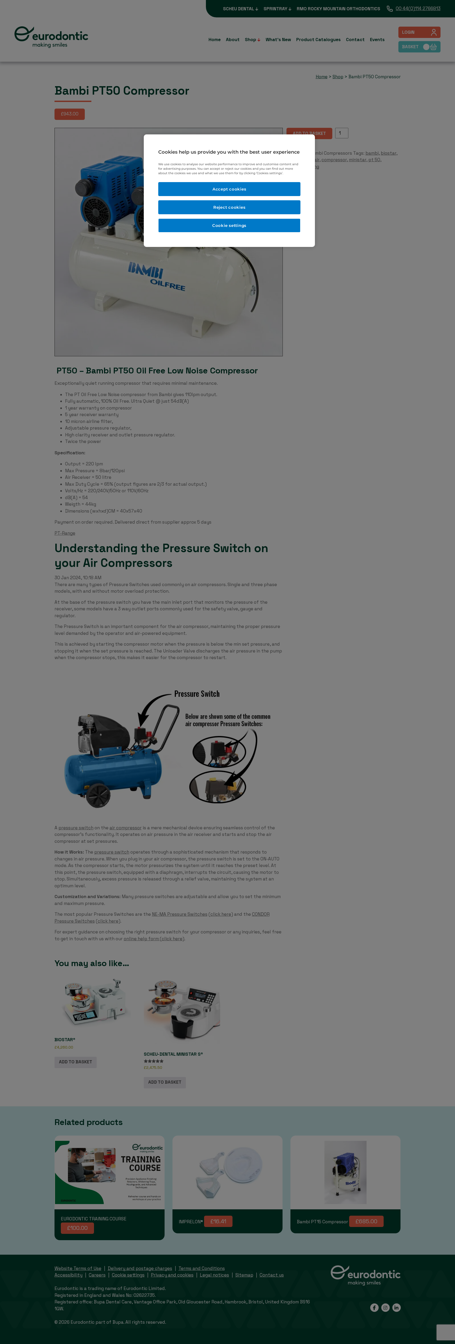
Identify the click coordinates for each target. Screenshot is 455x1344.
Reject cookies (229, 207)
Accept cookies (229, 189)
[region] (229, 190)
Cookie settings (229, 225)
